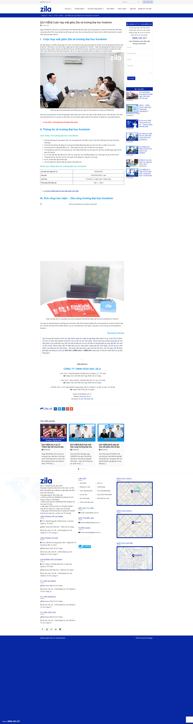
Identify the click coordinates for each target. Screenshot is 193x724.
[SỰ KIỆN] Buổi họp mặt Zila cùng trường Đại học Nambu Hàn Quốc (52, 447)
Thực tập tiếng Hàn (86, 491)
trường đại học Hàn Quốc (98, 346)
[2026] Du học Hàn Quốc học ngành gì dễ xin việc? (145, 162)
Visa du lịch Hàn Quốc (104, 494)
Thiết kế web (140, 638)
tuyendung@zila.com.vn (93, 532)
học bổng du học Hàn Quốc (57, 348)
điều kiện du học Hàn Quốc (78, 346)
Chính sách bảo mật (86, 502)
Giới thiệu (83, 483)
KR (148, 2)
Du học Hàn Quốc (95, 9)
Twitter (59, 409)
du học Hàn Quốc (68, 338)
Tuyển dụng (101, 487)
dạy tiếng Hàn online (96, 338)
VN (144, 2)
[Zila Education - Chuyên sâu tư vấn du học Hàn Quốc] (45, 9)
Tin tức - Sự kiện (58, 15)
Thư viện (110, 9)
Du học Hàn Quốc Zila (86, 399)
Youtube (47, 629)
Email (71, 409)
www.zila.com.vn (85, 396)
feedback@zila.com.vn (92, 522)
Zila (43, 338)
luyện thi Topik (81, 338)
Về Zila (67, 9)
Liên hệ (133, 9)
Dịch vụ (114, 350)
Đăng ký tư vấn (144, 9)
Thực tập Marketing (103, 491)
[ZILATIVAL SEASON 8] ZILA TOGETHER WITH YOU (109, 447)
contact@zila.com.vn (92, 513)
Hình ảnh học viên (103, 498)
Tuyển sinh (79, 9)
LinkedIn (63, 409)
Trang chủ (44, 15)
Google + (67, 409)
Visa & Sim (122, 9)
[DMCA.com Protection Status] (84, 539)
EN (151, 2)
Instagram (51, 629)
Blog (50, 15)
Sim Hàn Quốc (85, 498)
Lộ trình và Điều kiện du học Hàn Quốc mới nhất (61, 191)
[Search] (139, 2)
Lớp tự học (83, 494)
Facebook (55, 409)
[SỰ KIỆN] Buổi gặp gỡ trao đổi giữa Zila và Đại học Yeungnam (80, 447)
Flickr (60, 629)
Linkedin (56, 629)
